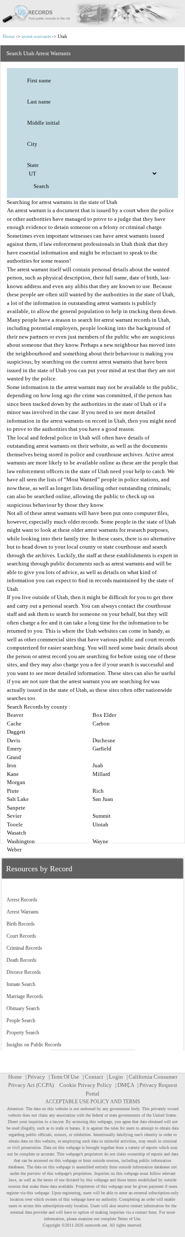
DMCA (125, 1085)
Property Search (22, 1033)
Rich (98, 791)
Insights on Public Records (34, 1045)
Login (116, 1077)
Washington (21, 841)
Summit (101, 816)
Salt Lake (18, 799)
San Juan (102, 799)
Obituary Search (23, 1008)
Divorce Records (23, 972)
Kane (13, 774)
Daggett (16, 731)
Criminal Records (24, 948)
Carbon (101, 723)
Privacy (36, 1077)
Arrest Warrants (22, 912)
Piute (13, 791)
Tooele (15, 824)
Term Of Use (65, 1077)
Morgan (16, 782)
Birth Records (20, 924)
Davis (13, 740)
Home (9, 36)
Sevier (14, 816)
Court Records (21, 936)
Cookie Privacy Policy (85, 1085)
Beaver (15, 715)
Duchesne (103, 740)
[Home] (92, 13)
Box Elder (104, 715)
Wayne (100, 841)
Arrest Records (21, 900)
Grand (14, 757)
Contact (94, 1077)
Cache (14, 723)
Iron (11, 765)
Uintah (100, 824)
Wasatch (16, 832)
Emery (14, 748)
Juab (97, 765)
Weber (14, 849)
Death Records (21, 960)
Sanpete (16, 807)
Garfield (101, 748)
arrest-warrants (36, 36)
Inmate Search (20, 984)
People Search (20, 1020)
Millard (101, 774)
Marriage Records (24, 996)
